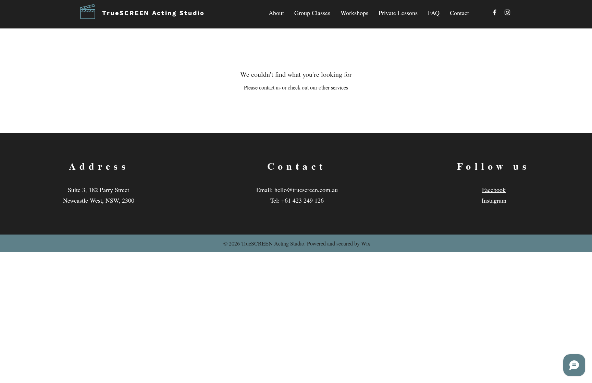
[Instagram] (507, 12)
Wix (365, 243)
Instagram (494, 200)
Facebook (494, 189)
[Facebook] (494, 12)
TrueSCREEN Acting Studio (153, 12)
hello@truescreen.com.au (306, 189)
